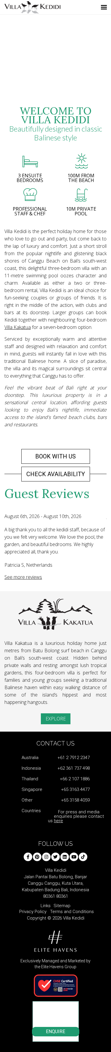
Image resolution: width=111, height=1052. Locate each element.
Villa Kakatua (17, 327)
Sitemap (62, 905)
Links (46, 905)
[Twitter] (55, 857)
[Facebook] (28, 857)
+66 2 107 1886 (75, 778)
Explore (56, 718)
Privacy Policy (32, 911)
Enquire (55, 1031)
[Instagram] (46, 857)
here (58, 820)
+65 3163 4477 (75, 789)
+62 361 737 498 (73, 768)
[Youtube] (74, 857)
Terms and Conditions (72, 911)
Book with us (55, 456)
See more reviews (23, 577)
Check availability (55, 474)
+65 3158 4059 (75, 800)
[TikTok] (83, 857)
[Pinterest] (37, 857)
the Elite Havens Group (55, 966)
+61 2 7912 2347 (73, 757)
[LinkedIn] (64, 857)
